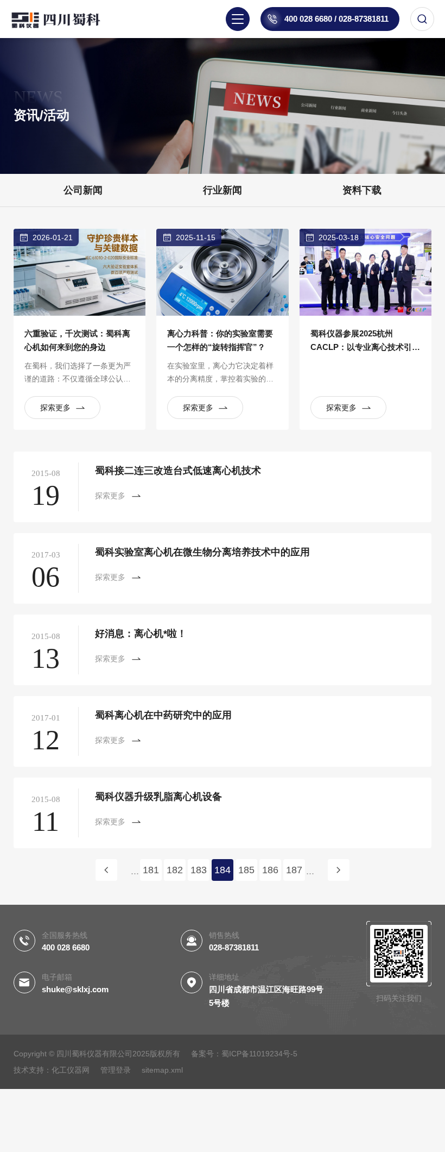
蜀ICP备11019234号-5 (259, 1053)
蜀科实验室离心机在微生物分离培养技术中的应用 (202, 552)
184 (222, 870)
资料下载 (362, 190)
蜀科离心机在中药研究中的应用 (163, 715)
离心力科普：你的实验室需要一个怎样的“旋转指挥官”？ (220, 340)
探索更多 (55, 407)
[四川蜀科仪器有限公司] (65, 19)
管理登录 (115, 1070)
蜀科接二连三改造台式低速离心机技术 (178, 470)
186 (270, 870)
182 (175, 870)
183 (198, 870)
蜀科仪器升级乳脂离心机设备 (158, 796)
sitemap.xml (162, 1070)
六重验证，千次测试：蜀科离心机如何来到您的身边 (77, 340)
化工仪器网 (71, 1070)
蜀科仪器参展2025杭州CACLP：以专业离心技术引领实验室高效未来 (365, 341)
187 (294, 870)
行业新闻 (222, 190)
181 (151, 870)
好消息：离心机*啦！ (141, 633)
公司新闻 (83, 190)
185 (246, 870)
